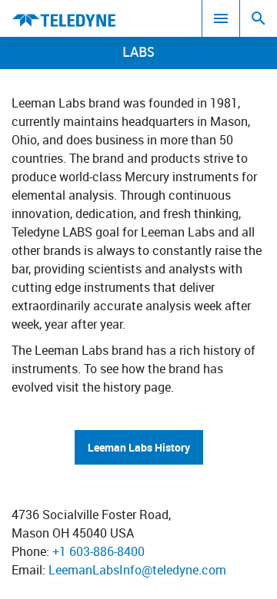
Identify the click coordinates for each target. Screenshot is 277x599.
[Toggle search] (258, 18)
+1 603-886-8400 (98, 551)
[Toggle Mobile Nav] (221, 18)
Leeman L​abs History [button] (139, 447)
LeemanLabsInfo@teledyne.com (137, 569)
